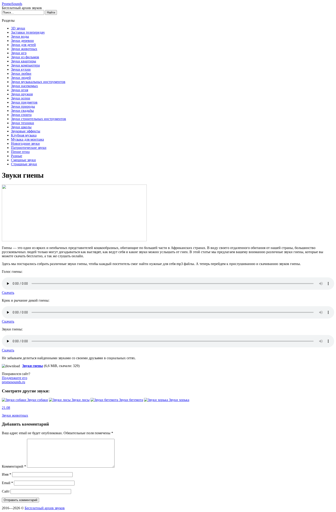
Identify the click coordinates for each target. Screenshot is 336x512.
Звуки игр (19, 53)
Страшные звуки (24, 164)
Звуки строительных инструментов (38, 119)
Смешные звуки (23, 160)
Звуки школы (21, 127)
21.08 (6, 408)
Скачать (8, 293)
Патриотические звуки (28, 148)
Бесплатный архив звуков (45, 508)
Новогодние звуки (25, 143)
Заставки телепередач (28, 32)
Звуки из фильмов (25, 57)
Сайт (6, 491)
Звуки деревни (22, 41)
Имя (6, 474)
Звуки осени (20, 98)
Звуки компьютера (25, 65)
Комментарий (14, 466)
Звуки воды (20, 36)
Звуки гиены (32, 366)
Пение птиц (20, 152)
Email (7, 483)
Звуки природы (23, 106)
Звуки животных (24, 49)
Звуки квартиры (23, 61)
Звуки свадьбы (22, 111)
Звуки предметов (24, 102)
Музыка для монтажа (27, 139)
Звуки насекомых (24, 86)
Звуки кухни (21, 69)
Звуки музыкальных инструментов (38, 82)
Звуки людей (21, 78)
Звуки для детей (23, 45)
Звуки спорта (21, 115)
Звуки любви (21, 73)
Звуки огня (19, 90)
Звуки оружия (22, 94)
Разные (16, 156)
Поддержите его (14, 380)
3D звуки (18, 28)
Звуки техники (22, 123)
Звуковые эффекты (25, 131)
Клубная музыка (24, 135)
